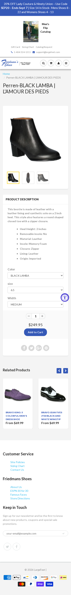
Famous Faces (18, 494)
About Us (16, 487)
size (10, 283)
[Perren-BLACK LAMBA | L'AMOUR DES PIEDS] (35, 139)
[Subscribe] (63, 533)
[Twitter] (7, 546)
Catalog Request (44, 47)
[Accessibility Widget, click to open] (65, 297)
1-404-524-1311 (22, 52)
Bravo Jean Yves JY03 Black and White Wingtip (51, 416)
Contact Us (17, 469)
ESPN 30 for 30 (19, 490)
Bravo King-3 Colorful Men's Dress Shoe (16, 416)
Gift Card (15, 47)
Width (12, 298)
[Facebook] (16, 546)
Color (11, 269)
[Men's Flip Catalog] (30, 31)
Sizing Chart (28, 47)
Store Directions (20, 498)
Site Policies (17, 462)
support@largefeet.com (48, 52)
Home (6, 73)
